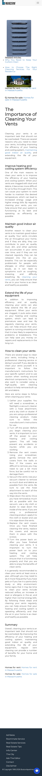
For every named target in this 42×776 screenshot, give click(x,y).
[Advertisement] (21, 704)
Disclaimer (11, 766)
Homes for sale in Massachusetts (19, 98)
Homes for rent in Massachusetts (20, 89)
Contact (10, 762)
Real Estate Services (15, 743)
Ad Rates (10, 735)
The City (10, 754)
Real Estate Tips (14, 746)
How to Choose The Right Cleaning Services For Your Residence (21, 69)
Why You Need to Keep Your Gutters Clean (21, 61)
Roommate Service (15, 739)
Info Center (11, 750)
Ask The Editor (13, 758)
